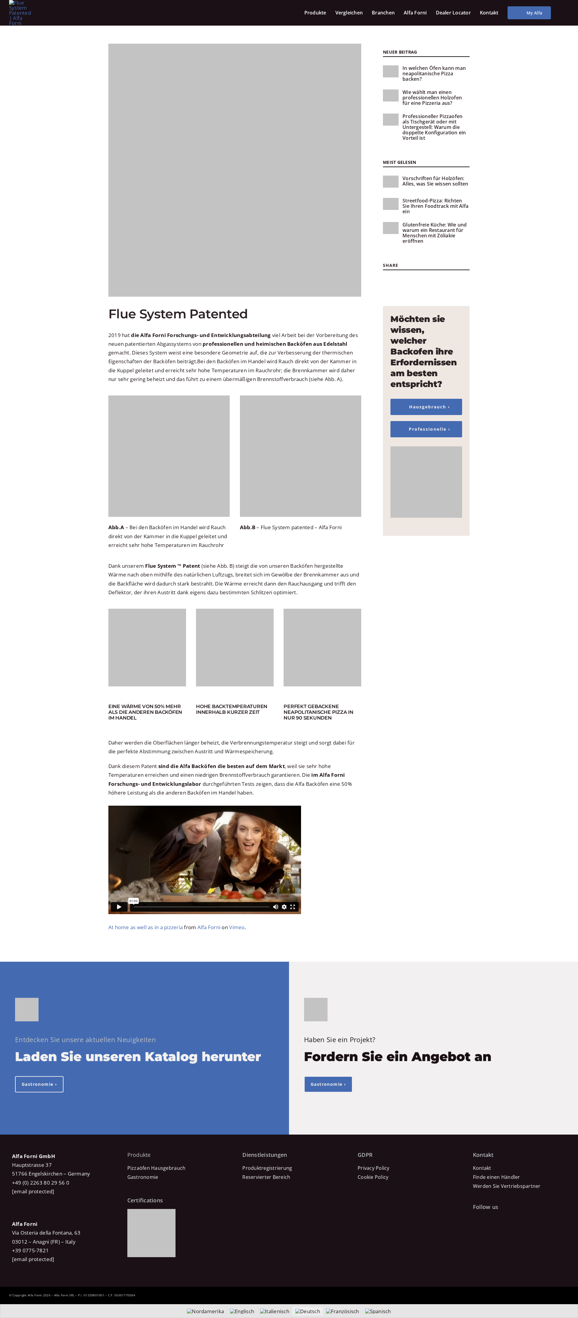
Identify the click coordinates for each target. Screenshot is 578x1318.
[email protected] (33, 1191)
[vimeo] (515, 1220)
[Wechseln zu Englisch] (242, 1311)
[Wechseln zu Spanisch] (378, 1311)
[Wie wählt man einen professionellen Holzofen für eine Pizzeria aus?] (391, 95)
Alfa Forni (209, 927)
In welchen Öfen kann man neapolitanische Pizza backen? (434, 73)
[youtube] (422, 279)
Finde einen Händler (496, 1177)
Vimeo (236, 927)
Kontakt (482, 1168)
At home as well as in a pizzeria (145, 927)
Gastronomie (142, 1177)
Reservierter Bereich (266, 1177)
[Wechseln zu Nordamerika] (205, 1311)
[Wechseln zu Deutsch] (307, 1311)
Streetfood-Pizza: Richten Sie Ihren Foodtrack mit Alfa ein (435, 206)
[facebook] (387, 279)
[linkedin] (432, 279)
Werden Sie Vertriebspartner (507, 1186)
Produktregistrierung (267, 1168)
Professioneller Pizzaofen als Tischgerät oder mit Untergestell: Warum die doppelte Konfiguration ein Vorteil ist (434, 127)
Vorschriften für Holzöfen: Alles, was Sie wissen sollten (435, 181)
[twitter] (396, 279)
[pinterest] (413, 279)
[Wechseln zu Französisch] (342, 1311)
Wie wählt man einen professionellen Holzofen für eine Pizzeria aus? (432, 97)
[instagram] (405, 279)
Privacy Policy (374, 1168)
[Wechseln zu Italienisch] (274, 1311)
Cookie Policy (373, 1177)
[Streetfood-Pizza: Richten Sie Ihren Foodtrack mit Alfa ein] (391, 204)
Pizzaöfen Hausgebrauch (156, 1168)
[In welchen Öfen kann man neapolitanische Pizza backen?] (391, 71)
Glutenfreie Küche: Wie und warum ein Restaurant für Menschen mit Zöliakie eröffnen (434, 233)
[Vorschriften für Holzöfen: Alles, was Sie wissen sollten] (391, 182)
